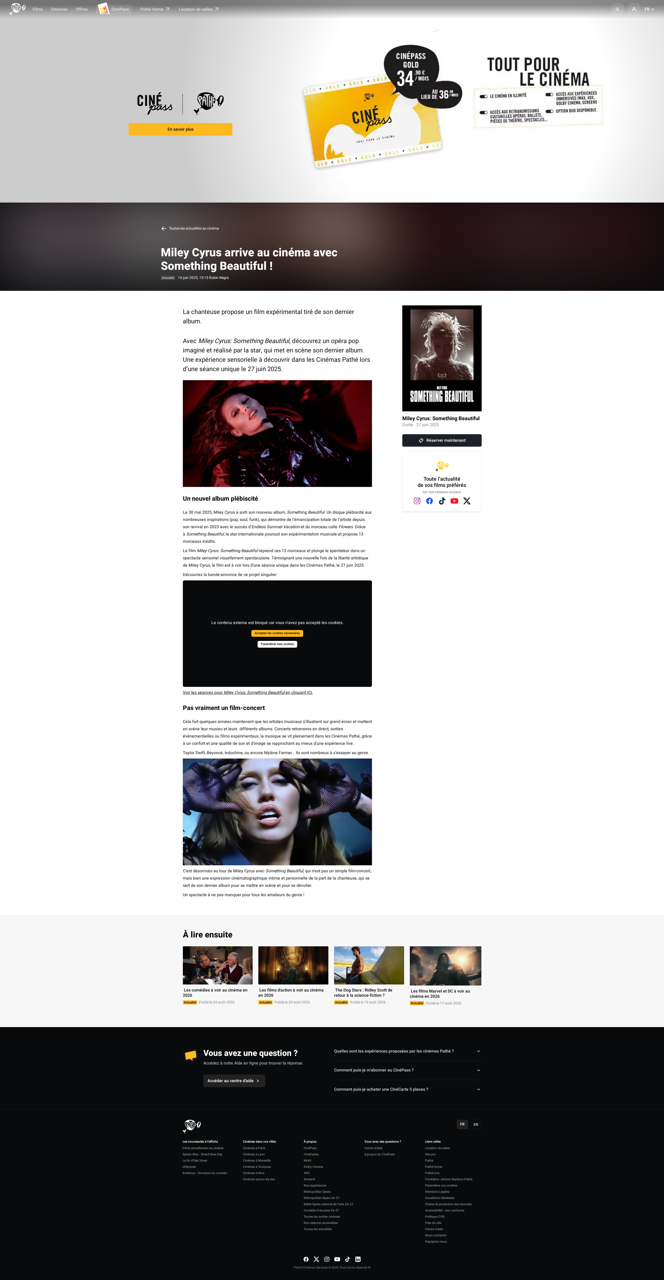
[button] (617, 9)
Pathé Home (152, 9)
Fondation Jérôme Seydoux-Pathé (448, 1179)
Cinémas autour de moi (259, 1179)
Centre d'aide (373, 1148)
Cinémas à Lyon (254, 1154)
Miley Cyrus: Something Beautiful (441, 418)
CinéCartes (311, 1154)
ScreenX (309, 1179)
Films (38, 9)
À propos (310, 1142)
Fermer (336, 187)
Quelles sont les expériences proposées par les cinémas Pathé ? (394, 1051)
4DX (307, 1173)
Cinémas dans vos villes (259, 1142)
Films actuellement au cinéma (203, 1148)
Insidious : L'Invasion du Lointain (205, 1173)
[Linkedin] (358, 1259)
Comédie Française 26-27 (321, 1210)
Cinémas (59, 9)
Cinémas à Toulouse (257, 1166)
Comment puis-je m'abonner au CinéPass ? (374, 1070)
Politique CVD (435, 1216)
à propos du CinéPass (379, 1154)
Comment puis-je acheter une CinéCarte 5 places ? (381, 1089)
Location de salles (196, 9)
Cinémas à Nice (253, 1173)
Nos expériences (315, 1185)
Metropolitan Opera (317, 1191)
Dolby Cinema (313, 1166)
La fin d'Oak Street (195, 1160)
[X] (467, 501)
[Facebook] (429, 501)
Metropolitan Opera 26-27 (322, 1198)
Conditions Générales (440, 1198)
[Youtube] (454, 501)
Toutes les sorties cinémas (322, 1216)
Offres (82, 9)
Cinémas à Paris (254, 1148)
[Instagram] (417, 501)
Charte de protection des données (448, 1204)
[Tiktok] (442, 501)
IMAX (308, 1160)
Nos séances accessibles (321, 1223)
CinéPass (120, 9)
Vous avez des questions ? (382, 1142)
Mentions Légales (437, 1191)
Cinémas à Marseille (257, 1160)
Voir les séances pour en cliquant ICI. (248, 692)
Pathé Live (432, 1173)
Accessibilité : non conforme (444, 1210)
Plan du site (433, 1223)
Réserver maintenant (446, 440)
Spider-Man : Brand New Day (202, 1154)
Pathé (429, 1160)
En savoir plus (180, 129)
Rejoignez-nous (436, 1241)
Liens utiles (433, 1142)
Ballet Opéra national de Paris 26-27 (328, 1204)
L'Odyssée (189, 1166)
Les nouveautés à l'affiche (200, 1142)
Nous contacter (435, 1235)
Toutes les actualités (318, 1229)
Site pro (430, 1154)
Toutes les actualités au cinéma (193, 228)
